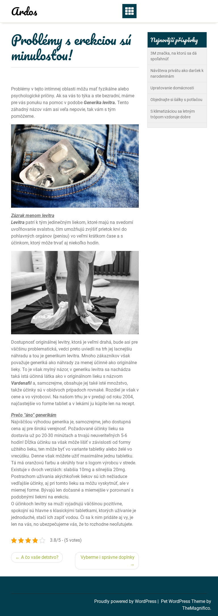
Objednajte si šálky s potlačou (176, 99)
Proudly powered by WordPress (126, 601)
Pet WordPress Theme (183, 601)
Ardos (24, 11)
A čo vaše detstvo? (39, 557)
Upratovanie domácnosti (172, 88)
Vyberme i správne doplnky (108, 557)
